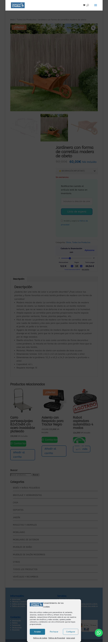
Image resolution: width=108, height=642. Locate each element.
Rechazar (54, 632)
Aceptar (37, 632)
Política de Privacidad (56, 638)
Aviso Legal (70, 638)
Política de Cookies (40, 638)
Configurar (70, 632)
